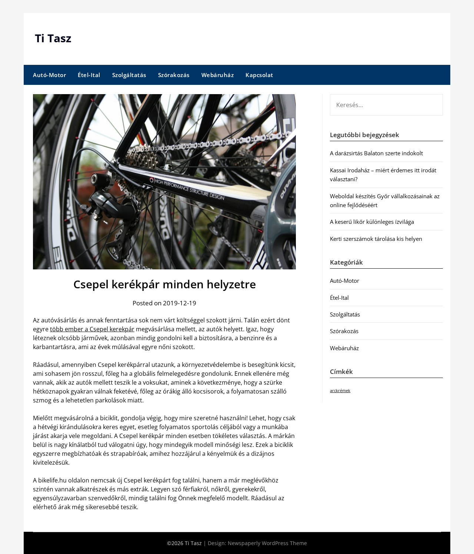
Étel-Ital (89, 75)
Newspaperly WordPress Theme (267, 543)
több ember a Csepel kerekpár (92, 329)
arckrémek (340, 390)
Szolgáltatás (129, 75)
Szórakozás (174, 75)
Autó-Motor (49, 75)
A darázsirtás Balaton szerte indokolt (376, 153)
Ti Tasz (53, 38)
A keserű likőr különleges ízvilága (372, 221)
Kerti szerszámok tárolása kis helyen (376, 238)
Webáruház (217, 75)
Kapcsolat (259, 75)
